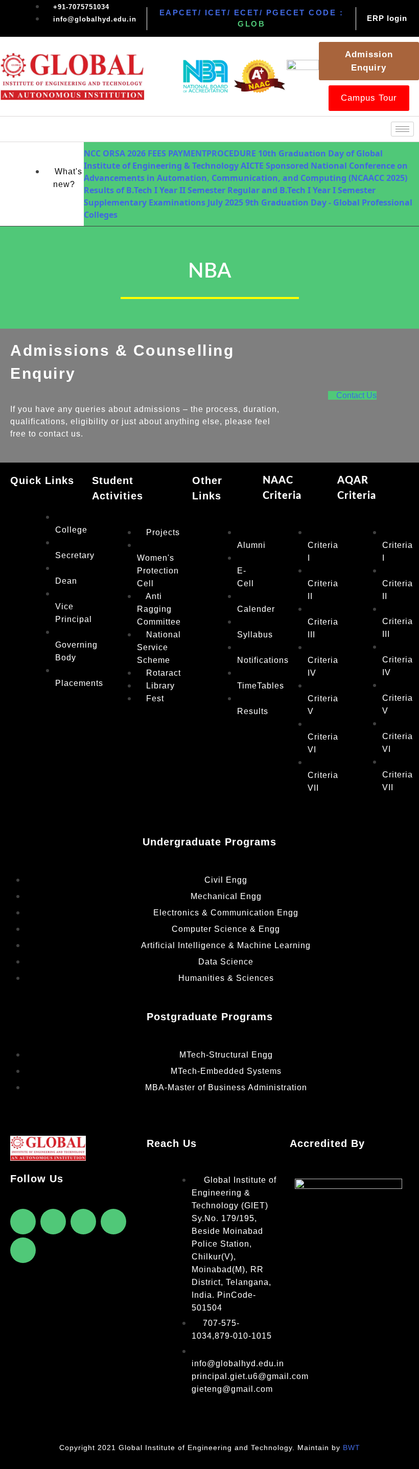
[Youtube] (83, 1221)
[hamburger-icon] (402, 129)
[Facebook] (23, 1221)
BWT (351, 1447)
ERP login (387, 18)
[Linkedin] (23, 1250)
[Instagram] (113, 1221)
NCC (92, 153)
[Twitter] (53, 1221)
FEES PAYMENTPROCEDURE (202, 153)
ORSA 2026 (124, 153)
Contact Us (356, 395)
